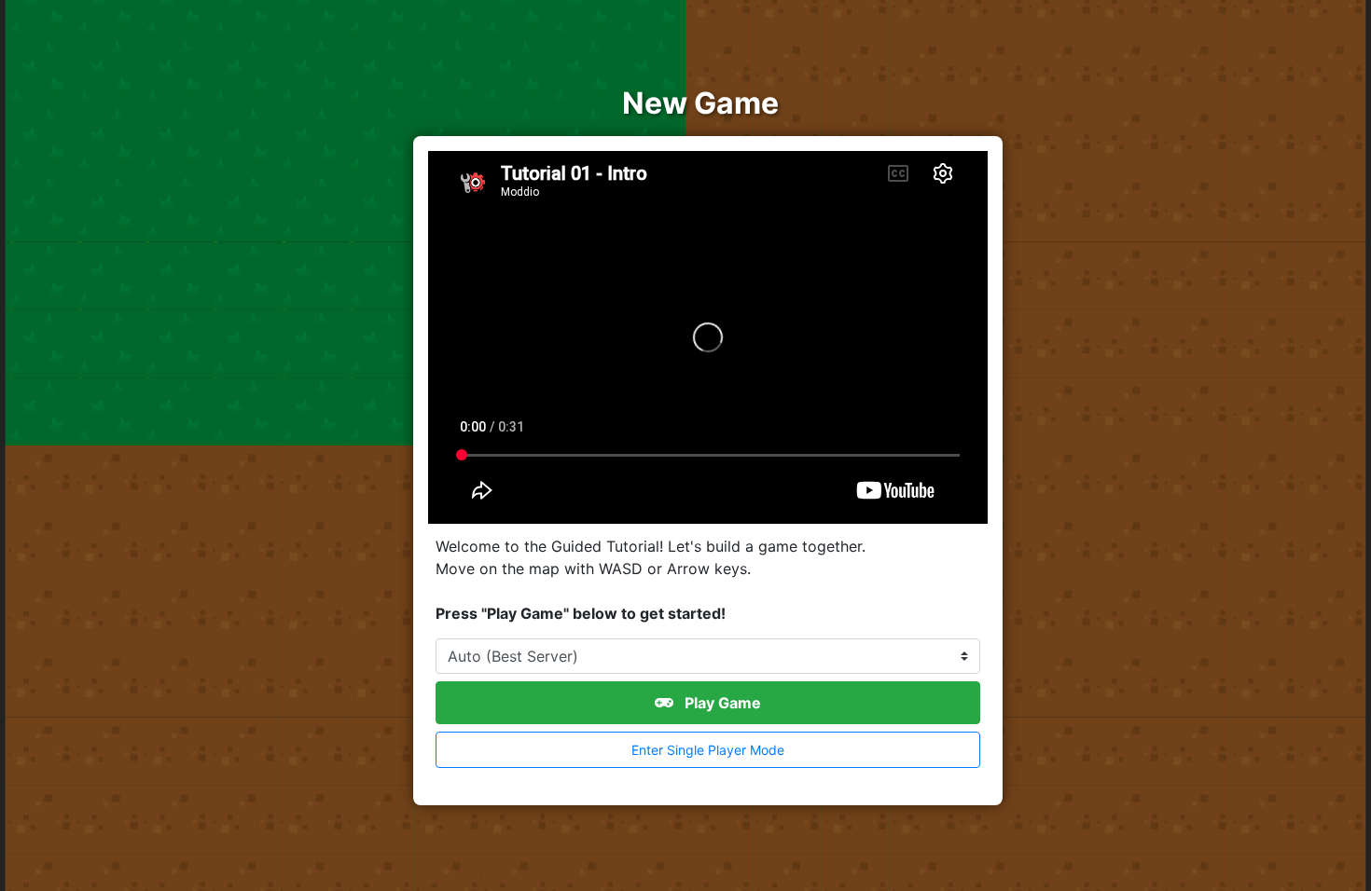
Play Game (721, 702)
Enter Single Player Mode (707, 750)
